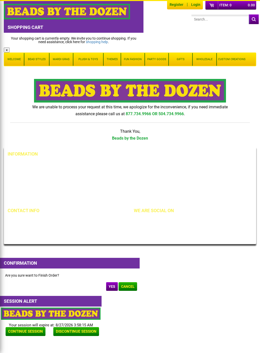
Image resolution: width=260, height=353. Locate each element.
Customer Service (26, 190)
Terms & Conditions (191, 173)
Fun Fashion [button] (133, 59)
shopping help (97, 42)
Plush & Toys (88, 59)
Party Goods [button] (156, 59)
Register (176, 5)
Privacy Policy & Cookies (195, 182)
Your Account (23, 164)
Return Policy (104, 164)
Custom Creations (232, 59)
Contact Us (21, 182)
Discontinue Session (76, 331)
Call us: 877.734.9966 (32, 221)
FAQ (97, 199)
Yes (112, 286)
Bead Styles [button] (37, 59)
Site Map (183, 164)
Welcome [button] (14, 59)
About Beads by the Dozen (33, 173)
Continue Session (25, 331)
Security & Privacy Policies (114, 173)
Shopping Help (105, 182)
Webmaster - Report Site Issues (118, 190)
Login (195, 5)
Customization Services (31, 199)
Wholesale (204, 59)
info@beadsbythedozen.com (38, 230)
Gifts (181, 59)
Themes (112, 59)
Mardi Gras (61, 59)
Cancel (128, 286)
